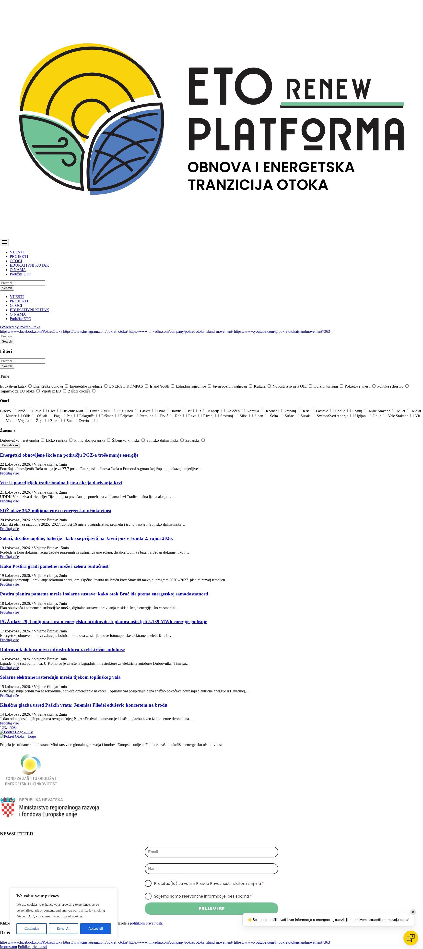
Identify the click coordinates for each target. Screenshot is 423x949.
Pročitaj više (9, 473)
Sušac (290, 416)
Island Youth (160, 386)
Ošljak (42, 416)
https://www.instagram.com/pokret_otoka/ (95, 331)
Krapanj (290, 411)
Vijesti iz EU (51, 391)
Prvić (164, 416)
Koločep (233, 411)
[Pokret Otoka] (211, 237)
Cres (52, 411)
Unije (377, 416)
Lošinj (357, 411)
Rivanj (208, 416)
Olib (27, 416)
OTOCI (16, 261)
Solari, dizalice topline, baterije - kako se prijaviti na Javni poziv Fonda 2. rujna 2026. (86, 538)
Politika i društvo (390, 386)
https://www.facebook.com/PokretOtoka (31, 331)
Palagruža (87, 416)
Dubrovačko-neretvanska (20, 440)
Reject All (63, 928)
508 (13, 727)
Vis (9, 421)
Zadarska (192, 440)
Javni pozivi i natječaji (230, 386)
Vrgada (24, 421)
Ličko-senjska (57, 440)
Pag (57, 416)
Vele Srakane (398, 416)
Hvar (161, 411)
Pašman (107, 416)
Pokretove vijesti (358, 386)
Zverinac (86, 421)
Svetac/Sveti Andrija (333, 416)
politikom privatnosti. (146, 923)
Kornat (272, 411)
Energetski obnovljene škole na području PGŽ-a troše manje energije (69, 455)
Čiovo (37, 411)
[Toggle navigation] (4, 242)
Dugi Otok (125, 411)
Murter (11, 416)
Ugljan (361, 416)
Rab (178, 416)
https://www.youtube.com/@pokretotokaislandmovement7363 (282, 331)
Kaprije (214, 411)
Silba (244, 416)
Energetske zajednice (86, 386)
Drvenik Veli (100, 411)
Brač (22, 411)
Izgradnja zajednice (191, 386)
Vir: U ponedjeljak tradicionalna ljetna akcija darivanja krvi (61, 482)
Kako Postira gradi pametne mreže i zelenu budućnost (54, 566)
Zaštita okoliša (79, 391)
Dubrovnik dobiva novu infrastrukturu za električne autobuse (62, 649)
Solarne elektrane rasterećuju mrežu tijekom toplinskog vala (60, 677)
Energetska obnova (48, 386)
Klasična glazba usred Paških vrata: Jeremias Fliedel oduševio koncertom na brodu (83, 705)
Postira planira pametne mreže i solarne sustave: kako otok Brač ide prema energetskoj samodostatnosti (104, 593)
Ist (190, 411)
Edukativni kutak (13, 386)
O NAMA (18, 270)
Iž (200, 411)
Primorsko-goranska (90, 440)
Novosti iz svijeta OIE (290, 386)
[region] (64, 913)
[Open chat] (410, 938)
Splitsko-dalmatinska (162, 440)
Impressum (8, 947)
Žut (69, 421)
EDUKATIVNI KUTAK (29, 265)
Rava (192, 416)
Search (7, 288)
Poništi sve (10, 445)
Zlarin (55, 421)
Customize (31, 928)
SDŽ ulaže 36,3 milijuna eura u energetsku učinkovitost (55, 510)
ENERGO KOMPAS (126, 386)
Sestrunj (227, 416)
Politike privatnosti (32, 947)
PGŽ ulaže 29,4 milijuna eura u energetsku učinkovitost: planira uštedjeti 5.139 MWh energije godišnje (103, 621)
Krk (306, 411)
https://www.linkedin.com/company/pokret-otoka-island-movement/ (181, 331)
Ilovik (177, 411)
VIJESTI (17, 252)
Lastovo (322, 411)
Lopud (340, 411)
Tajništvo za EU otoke (17, 391)
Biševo (6, 411)
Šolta (274, 416)
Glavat (145, 411)
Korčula (253, 411)
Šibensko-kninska (126, 440)
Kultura (260, 386)
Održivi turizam (326, 386)
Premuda (147, 416)
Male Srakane (380, 411)
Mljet (401, 411)
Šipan (259, 416)
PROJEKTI (19, 256)
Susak (306, 416)
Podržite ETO (20, 274)
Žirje (40, 421)
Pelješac (127, 416)
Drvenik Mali (73, 411)
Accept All (95, 928)
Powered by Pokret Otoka (20, 327)
